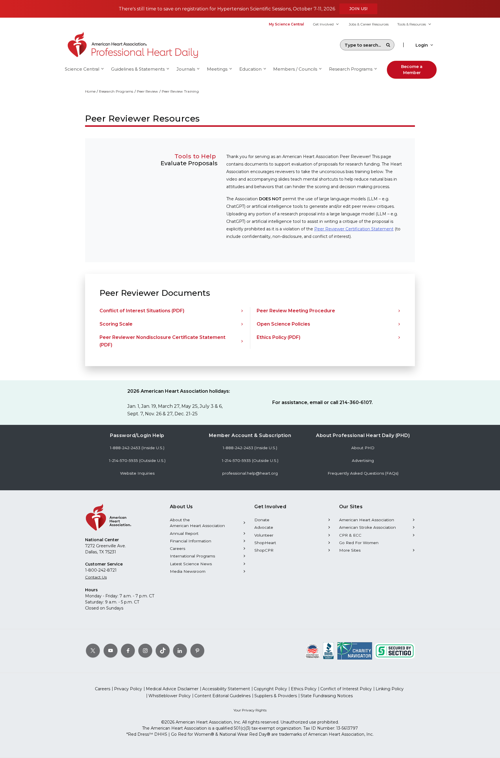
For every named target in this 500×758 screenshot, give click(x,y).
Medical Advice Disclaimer (172, 688)
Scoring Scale (116, 324)
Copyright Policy (270, 688)
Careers (177, 548)
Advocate (263, 527)
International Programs (192, 556)
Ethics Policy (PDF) (278, 337)
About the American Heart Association (197, 522)
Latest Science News (191, 563)
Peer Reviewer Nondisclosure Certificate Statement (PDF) (162, 341)
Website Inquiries (137, 473)
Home (90, 91)
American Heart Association (366, 519)
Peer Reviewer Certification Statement (354, 229)
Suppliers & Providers (275, 695)
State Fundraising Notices (327, 695)
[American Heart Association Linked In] (180, 650)
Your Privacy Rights (250, 710)
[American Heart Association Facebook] (127, 650)
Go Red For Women (358, 542)
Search (388, 45)
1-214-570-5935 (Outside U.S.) (137, 460)
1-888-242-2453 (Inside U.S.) (137, 447)
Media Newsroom (187, 571)
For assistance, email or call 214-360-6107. (322, 402)
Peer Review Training (180, 91)
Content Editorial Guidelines (222, 695)
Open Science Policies (283, 324)
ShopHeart (265, 542)
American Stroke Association (367, 527)
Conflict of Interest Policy (346, 688)
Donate (261, 519)
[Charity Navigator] (354, 650)
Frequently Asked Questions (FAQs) (363, 473)
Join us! (358, 8)
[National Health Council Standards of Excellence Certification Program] (313, 650)
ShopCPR (263, 550)
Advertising (363, 460)
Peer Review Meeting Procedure (296, 310)
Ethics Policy (304, 688)
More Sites (350, 550)
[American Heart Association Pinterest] (197, 650)
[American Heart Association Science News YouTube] (110, 650)
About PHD (362, 447)
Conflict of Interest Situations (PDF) (142, 310)
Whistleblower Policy (169, 695)
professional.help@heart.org (250, 473)
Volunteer (263, 535)
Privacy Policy (128, 688)
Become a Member (411, 69)
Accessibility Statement (226, 688)
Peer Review (147, 91)
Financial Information (190, 541)
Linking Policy (390, 688)
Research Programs (116, 91)
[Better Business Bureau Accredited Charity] (328, 650)
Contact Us (96, 577)
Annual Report (184, 533)
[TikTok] (162, 650)
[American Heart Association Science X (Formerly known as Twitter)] (93, 650)
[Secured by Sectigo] (394, 650)
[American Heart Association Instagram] (145, 650)
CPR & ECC (350, 535)
